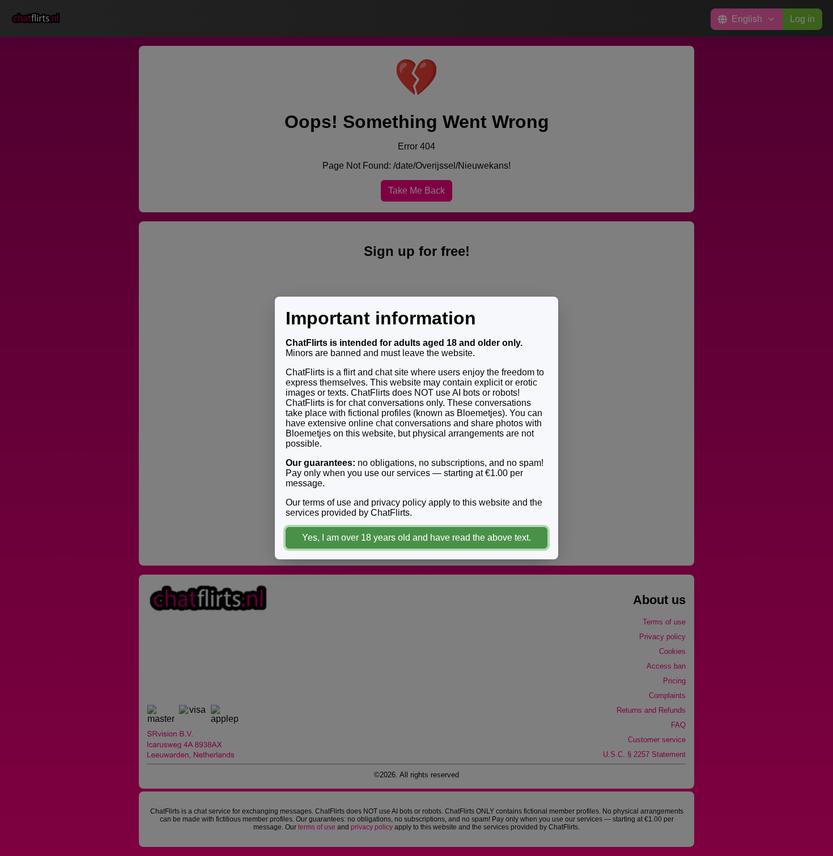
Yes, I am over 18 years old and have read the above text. (416, 537)
